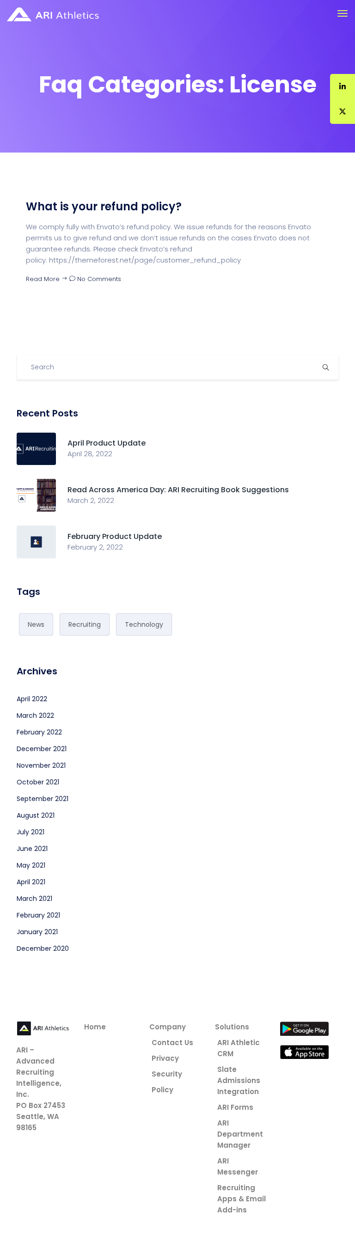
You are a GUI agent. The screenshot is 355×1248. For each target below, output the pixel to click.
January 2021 (37, 931)
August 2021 (36, 815)
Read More (43, 279)
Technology (144, 624)
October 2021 (38, 782)
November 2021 (41, 765)
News (36, 624)
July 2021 (30, 832)
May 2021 (31, 865)
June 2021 (32, 848)
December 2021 (42, 748)
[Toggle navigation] (342, 13)
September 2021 (42, 798)
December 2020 (43, 948)
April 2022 (32, 699)
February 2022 (39, 732)
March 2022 (35, 715)
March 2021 (34, 898)
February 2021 (38, 915)
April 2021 (31, 882)
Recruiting (84, 624)
